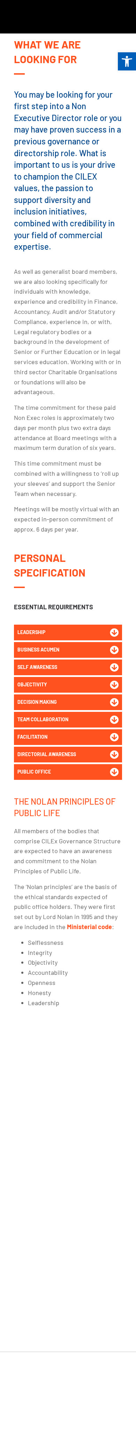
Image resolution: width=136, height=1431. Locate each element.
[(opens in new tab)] (37, 16)
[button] (68, 632)
